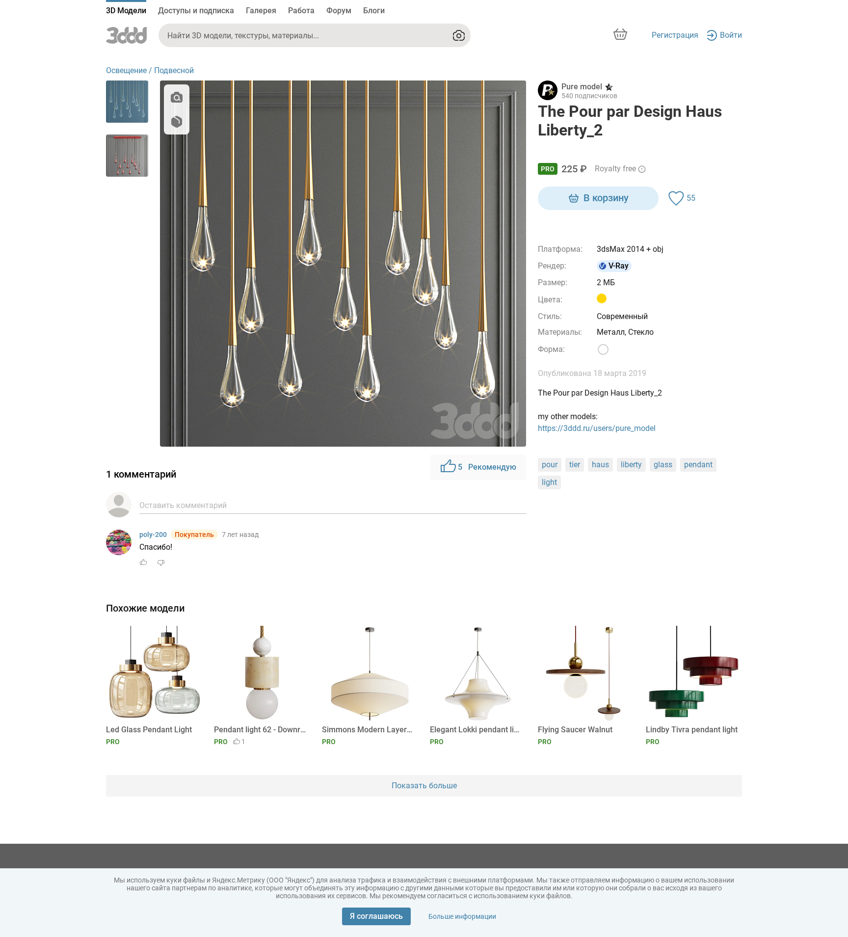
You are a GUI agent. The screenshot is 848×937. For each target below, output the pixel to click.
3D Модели (126, 10)
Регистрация (675, 35)
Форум (338, 10)
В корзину (606, 198)
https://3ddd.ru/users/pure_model (597, 428)
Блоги (374, 10)
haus (600, 464)
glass (663, 464)
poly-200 (153, 534)
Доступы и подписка (196, 10)
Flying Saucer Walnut (575, 729)
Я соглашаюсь (376, 916)
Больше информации (462, 916)
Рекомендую (487, 467)
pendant (698, 464)
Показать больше (424, 785)
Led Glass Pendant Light (149, 729)
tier (574, 464)
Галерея (261, 10)
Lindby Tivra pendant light (692, 729)
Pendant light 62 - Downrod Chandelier (260, 729)
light (549, 482)
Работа (301, 10)
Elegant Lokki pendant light (476, 729)
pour (549, 464)
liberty (631, 464)
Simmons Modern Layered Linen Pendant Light (368, 729)
